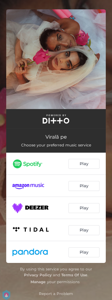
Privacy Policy (38, 275)
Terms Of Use (74, 275)
